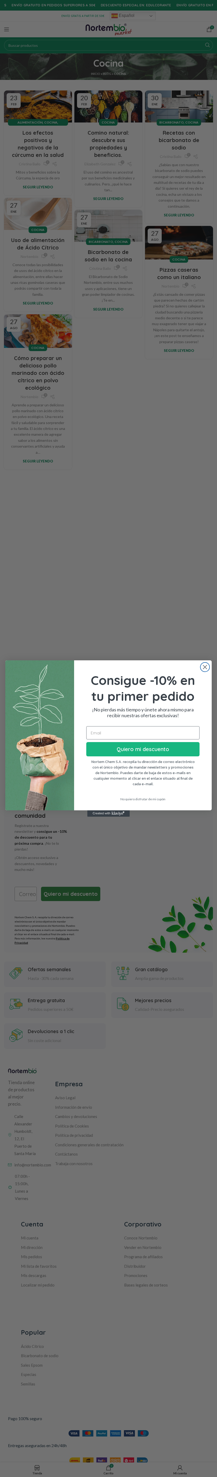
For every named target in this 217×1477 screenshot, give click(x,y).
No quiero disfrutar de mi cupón (142, 799)
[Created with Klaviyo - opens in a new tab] (108, 813)
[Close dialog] (205, 667)
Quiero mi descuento (143, 749)
